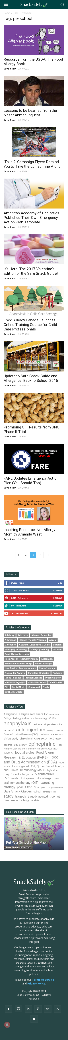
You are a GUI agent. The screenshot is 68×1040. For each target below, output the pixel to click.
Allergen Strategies (41, 635)
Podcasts (57, 673)
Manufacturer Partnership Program (29, 775)
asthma (37, 724)
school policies (49, 791)
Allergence (10, 639)
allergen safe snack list (33, 714)
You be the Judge (13, 691)
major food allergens (18, 774)
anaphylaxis (18, 723)
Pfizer (36, 787)
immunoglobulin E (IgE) (25, 766)
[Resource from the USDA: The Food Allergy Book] (34, 40)
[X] (57, 1009)
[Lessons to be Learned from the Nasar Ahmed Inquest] (34, 91)
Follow (57, 590)
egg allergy (20, 744)
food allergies (24, 752)
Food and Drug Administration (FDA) (31, 759)
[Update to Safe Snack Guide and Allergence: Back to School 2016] (34, 356)
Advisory (9, 635)
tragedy (20, 796)
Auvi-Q (50, 730)
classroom (57, 734)
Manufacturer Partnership (18, 663)
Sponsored (34, 687)
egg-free (8, 744)
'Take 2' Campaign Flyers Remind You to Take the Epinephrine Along (32, 164)
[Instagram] (18, 1008)
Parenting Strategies (38, 673)
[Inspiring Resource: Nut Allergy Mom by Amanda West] (34, 510)
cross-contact (44, 738)
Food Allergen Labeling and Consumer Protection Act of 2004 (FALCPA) (33, 748)
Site (7, 687)
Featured (57, 649)
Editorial (57, 644)
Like (60, 582)
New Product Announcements (20, 668)
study (8, 796)
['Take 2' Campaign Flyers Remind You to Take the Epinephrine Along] (34, 142)
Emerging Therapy (40, 649)
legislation (52, 770)
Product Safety (53, 677)
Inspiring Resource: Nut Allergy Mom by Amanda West (29, 532)
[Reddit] (47, 1009)
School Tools (56, 682)
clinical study (11, 738)
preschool (45, 787)
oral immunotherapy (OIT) (21, 782)
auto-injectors (30, 729)
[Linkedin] (28, 1009)
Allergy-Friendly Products (32, 639)
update (35, 800)
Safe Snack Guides (18, 790)
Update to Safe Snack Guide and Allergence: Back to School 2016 (31, 378)
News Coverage (47, 668)
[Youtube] (34, 1019)
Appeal (52, 639)
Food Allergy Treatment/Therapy (21, 658)
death (58, 738)
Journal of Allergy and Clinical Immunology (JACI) (34, 768)
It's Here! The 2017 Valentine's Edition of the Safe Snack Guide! (31, 271)
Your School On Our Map (20, 811)
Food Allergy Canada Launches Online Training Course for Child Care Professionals (30, 324)
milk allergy (44, 778)
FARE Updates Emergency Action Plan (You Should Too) (31, 480)
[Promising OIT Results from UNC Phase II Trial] (34, 408)
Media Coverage (43, 663)
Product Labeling (33, 677)
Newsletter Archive (15, 673)
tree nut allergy (20, 800)
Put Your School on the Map (26, 842)
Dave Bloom (10, 68)
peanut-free (24, 787)
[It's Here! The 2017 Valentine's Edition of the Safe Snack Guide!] (34, 249)
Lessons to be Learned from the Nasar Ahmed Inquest (30, 112)
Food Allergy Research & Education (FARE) (29, 754)
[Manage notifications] (7, 1025)
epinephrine (42, 743)
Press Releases (13, 677)
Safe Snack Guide (37, 682)
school (37, 791)
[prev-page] (18, 555)
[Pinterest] (38, 1009)
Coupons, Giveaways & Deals (34, 644)
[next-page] (48, 555)
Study (46, 687)
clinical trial (26, 738)
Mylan (56, 778)
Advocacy (23, 635)
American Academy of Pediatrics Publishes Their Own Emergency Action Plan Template (31, 217)
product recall (57, 787)
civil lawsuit (45, 734)
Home (7, 13)
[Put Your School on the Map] (34, 833)
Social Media (18, 687)
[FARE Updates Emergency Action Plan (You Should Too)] (34, 459)
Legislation (47, 658)
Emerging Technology (16, 649)
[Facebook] (8, 1009)
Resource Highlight (15, 682)
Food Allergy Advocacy (17, 654)
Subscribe (56, 613)
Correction (10, 644)
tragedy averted (38, 796)
